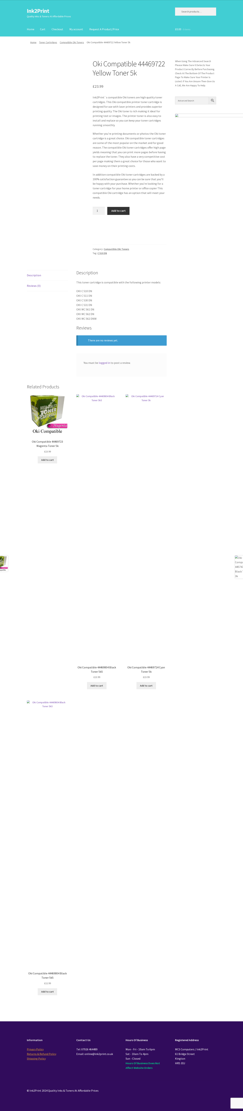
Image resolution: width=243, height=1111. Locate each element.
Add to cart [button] (47, 459)
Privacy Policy (35, 1049)
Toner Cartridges (48, 42)
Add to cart (118, 210)
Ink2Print (38, 10)
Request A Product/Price (104, 29)
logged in (104, 363)
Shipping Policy (36, 1058)
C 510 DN (102, 253)
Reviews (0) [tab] (34, 285)
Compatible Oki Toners (72, 42)
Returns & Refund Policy (41, 1054)
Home (30, 29)
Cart (42, 29)
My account (76, 29)
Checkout (57, 29)
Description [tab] (34, 275)
